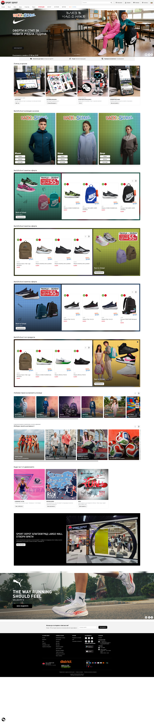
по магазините (114, 58)
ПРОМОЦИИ (41, 7)
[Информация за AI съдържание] (138, 342)
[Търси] (111, 2)
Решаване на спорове (76, 637)
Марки (33, 7)
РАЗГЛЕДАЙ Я (30, 48)
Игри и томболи (59, 655)
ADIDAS (18, 261)
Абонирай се (103, 627)
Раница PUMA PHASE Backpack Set (128, 320)
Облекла (21, 159)
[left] (132, 180)
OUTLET (49, 7)
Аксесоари (21, 162)
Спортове (27, 7)
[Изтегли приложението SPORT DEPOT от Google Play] (89, 646)
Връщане (58, 644)
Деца (20, 7)
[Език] (151, 2)
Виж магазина (20, 544)
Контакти (100, 637)
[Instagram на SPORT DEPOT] (86, 638)
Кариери (44, 643)
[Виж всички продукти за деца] (119, 139)
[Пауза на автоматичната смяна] (146, 55)
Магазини (44, 639)
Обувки (21, 156)
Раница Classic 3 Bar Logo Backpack (23, 264)
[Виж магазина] (102, 539)
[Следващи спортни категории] (138, 426)
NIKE (65, 206)
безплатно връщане (79, 58)
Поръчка (57, 641)
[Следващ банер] (152, 55)
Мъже (9, 7)
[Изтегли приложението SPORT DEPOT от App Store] (89, 651)
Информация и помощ (60, 637)
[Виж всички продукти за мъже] (34, 139)
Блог (43, 641)
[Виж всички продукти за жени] (77, 139)
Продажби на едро (46, 644)
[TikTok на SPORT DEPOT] (86, 641)
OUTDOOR (56, 7)
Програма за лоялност (60, 653)
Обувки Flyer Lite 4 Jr (69, 319)
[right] (135, 180)
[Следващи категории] (138, 393)
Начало (3, 7)
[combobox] (97, 2)
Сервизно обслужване (46, 646)
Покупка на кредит (59, 646)
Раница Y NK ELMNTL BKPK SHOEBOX (90, 208)
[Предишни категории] (135, 393)
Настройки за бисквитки (77, 641)
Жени (15, 7)
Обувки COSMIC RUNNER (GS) (71, 208)
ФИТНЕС (64, 7)
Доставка (57, 643)
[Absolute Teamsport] (66, 666)
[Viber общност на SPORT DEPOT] (89, 641)
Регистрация (58, 639)
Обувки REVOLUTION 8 (61, 375)
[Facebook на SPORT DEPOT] (89, 638)
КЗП (73, 639)
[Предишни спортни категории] (135, 426)
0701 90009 (102, 647)
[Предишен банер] (149, 55)
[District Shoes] (66, 661)
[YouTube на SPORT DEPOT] (92, 638)
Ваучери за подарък (60, 650)
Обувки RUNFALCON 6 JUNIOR (43, 263)
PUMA (65, 317)
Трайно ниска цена (59, 652)
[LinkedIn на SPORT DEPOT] (92, 641)
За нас (43, 637)
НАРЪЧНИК (18, 48)
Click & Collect (58, 648)
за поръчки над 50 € (43, 58)
